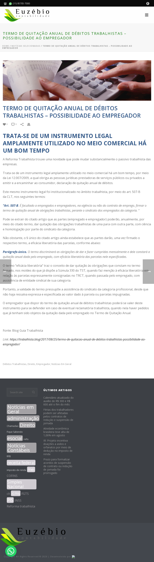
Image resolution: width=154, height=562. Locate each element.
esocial (14, 438)
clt (8, 494)
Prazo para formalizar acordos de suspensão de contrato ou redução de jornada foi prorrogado (57, 466)
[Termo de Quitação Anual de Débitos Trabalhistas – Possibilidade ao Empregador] (77, 80)
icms (15, 493)
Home (5, 46)
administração (23, 418)
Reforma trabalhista (21, 506)
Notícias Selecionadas (25, 46)
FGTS (25, 494)
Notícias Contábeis (18, 448)
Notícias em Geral (61, 364)
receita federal (21, 462)
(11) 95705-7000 (21, 3)
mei (31, 469)
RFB (9, 456)
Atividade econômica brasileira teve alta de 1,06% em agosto (56, 432)
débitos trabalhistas (14, 364)
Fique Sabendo (15, 431)
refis (26, 439)
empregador (43, 364)
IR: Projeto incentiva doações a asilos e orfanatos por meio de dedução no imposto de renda (57, 447)
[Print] (30, 124)
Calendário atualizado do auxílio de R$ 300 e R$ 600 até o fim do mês (58, 401)
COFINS (12, 476)
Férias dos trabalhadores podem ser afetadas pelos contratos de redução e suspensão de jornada (58, 416)
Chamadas (12, 426)
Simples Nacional (15, 484)
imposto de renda (16, 470)
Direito (31, 364)
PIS (10, 500)
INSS (18, 500)
